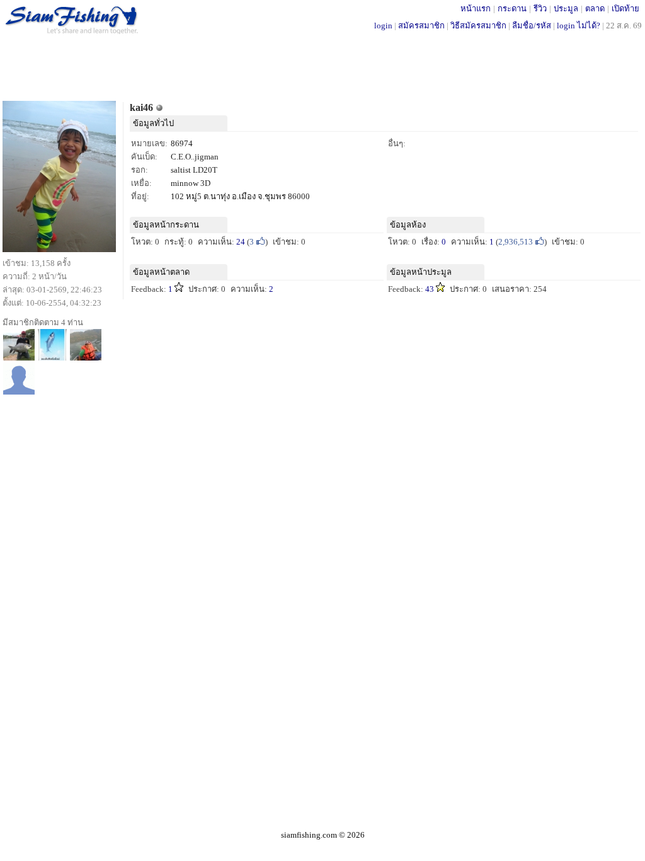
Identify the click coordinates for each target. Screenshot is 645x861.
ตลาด (595, 8)
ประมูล (566, 8)
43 (429, 289)
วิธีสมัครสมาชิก (478, 25)
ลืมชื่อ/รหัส (531, 25)
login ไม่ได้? (578, 25)
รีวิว (540, 8)
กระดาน (512, 8)
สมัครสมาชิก (421, 25)
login (383, 25)
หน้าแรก (475, 8)
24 (240, 241)
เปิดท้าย (625, 8)
